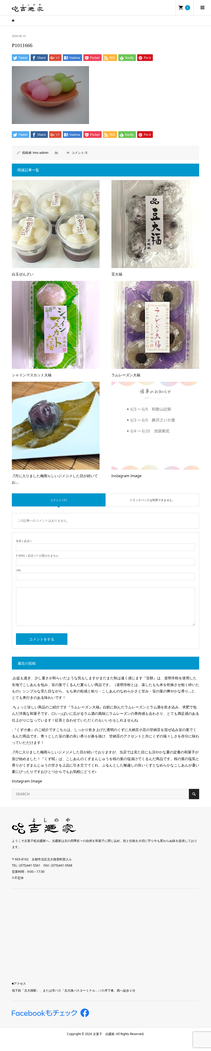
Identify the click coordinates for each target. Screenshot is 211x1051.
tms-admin (40, 152)
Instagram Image (27, 781)
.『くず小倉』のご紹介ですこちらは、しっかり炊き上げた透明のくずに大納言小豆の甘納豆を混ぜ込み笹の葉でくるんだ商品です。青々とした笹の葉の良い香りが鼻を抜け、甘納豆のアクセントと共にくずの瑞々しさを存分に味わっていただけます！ (105, 736)
